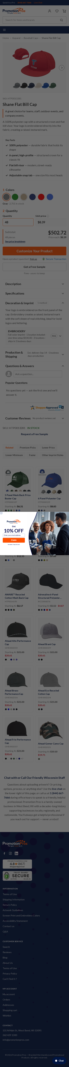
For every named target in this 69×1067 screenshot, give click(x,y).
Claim (14, 540)
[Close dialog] (1, 513)
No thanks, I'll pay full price (14, 544)
